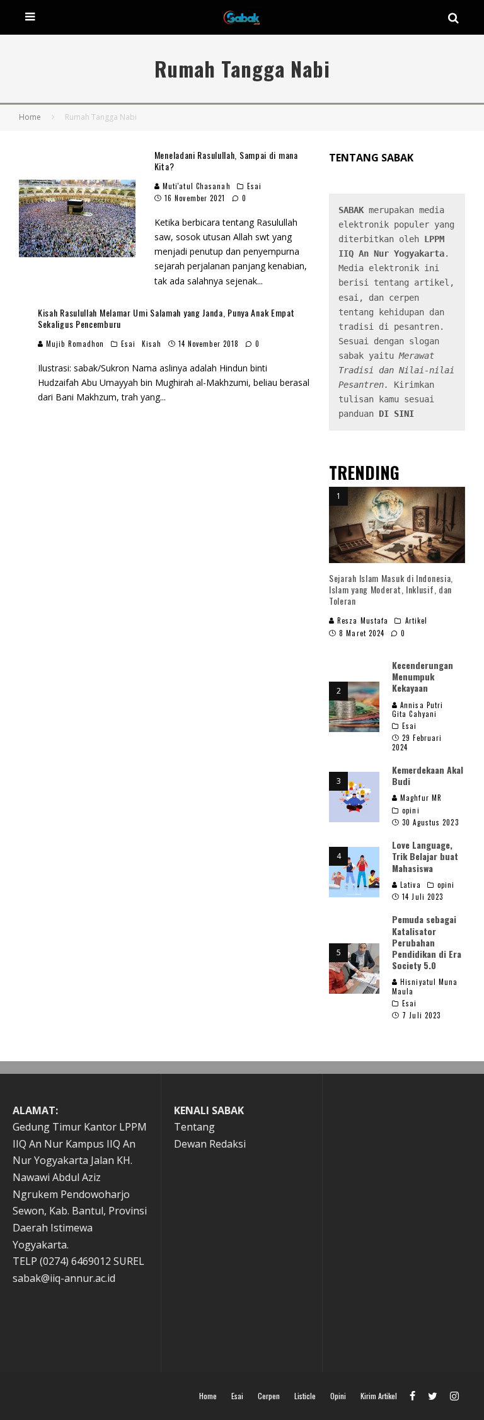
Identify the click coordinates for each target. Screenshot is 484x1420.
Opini (338, 1396)
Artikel (416, 620)
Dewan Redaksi (210, 1144)
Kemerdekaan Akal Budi (427, 775)
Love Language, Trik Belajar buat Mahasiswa (425, 856)
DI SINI (396, 414)
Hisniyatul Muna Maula (425, 986)
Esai (254, 186)
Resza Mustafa (361, 620)
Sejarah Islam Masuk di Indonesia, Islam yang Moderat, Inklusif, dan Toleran (391, 589)
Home (208, 1396)
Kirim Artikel (378, 1396)
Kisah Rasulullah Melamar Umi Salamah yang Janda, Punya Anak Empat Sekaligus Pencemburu (166, 318)
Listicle (305, 1396)
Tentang (194, 1127)
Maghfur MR (420, 798)
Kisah (152, 343)
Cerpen (269, 1396)
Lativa (409, 885)
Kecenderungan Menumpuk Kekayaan (422, 676)
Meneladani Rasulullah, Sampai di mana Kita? (226, 160)
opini (411, 810)
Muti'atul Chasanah (195, 186)
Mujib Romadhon (74, 344)
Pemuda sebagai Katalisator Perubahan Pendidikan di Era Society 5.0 (426, 942)
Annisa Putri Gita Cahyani (417, 709)
